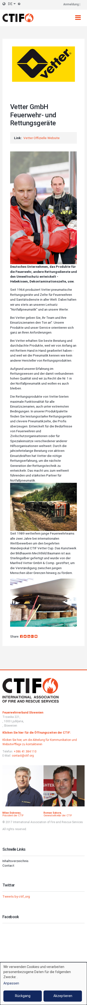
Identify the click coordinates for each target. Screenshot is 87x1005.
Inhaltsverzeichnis (15, 861)
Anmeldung (71, 4)
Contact (8, 865)
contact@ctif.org (23, 755)
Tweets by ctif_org (16, 896)
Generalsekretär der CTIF (58, 815)
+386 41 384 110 (25, 751)
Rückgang (22, 996)
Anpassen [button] (11, 983)
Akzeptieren (62, 996)
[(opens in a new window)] (22, 636)
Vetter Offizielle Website (41, 138)
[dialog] (43, 983)
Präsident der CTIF (13, 815)
